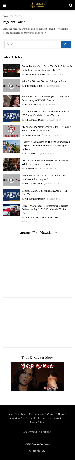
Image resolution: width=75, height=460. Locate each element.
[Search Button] (70, 5)
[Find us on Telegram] (39, 451)
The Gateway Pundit (35, 120)
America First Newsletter (32, 414)
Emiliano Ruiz (32, 168)
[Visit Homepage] (37, 5)
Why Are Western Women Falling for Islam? (45, 81)
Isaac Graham (31, 154)
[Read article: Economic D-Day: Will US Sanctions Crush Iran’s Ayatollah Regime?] (11, 180)
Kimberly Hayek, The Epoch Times (42, 217)
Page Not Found (17, 16)
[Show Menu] (4, 5)
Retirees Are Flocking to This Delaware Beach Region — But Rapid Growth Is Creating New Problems (46, 145)
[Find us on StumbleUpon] (43, 451)
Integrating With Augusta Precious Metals (29, 418)
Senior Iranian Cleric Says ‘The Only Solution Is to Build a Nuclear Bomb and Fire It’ (47, 68)
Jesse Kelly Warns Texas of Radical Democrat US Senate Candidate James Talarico (45, 113)
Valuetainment (32, 135)
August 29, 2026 (49, 154)
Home (5, 16)
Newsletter (58, 418)
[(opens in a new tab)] (11, 101)
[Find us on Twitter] (29, 451)
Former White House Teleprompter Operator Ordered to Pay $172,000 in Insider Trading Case (45, 209)
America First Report (40, 443)
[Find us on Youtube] (34, 451)
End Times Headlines (35, 74)
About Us (12, 414)
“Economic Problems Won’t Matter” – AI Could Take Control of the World (46, 128)
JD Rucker (46, 431)
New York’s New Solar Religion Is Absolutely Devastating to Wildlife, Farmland (45, 98)
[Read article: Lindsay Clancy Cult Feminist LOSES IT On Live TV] (11, 195)
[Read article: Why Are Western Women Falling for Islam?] (11, 85)
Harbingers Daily (33, 86)
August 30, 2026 (56, 74)
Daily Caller (31, 105)
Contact (51, 414)
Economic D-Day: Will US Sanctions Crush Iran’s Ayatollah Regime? (44, 177)
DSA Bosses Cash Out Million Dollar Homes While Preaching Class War (45, 162)
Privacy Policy (37, 422)
